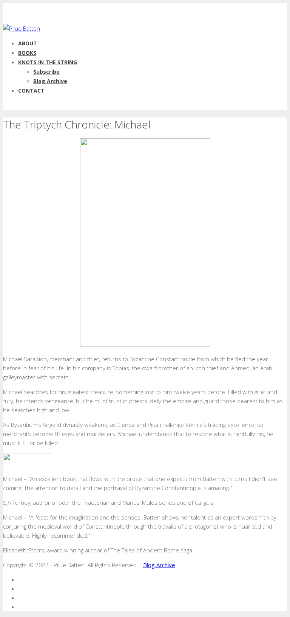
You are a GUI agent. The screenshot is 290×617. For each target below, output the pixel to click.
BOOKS (27, 52)
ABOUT (27, 43)
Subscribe (46, 71)
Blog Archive (50, 81)
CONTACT (31, 90)
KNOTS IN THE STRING (47, 62)
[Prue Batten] (21, 28)
